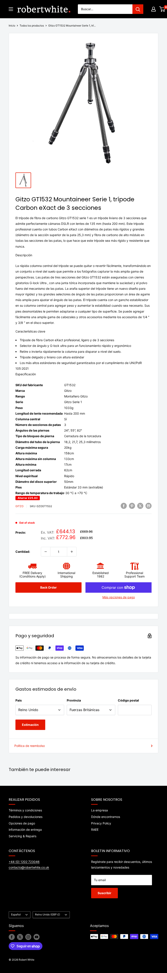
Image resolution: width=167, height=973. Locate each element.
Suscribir (104, 893)
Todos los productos (32, 25)
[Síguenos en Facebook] (12, 937)
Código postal (128, 700)
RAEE (95, 829)
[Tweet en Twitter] (140, 506)
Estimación (30, 724)
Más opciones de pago (118, 597)
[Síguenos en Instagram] (28, 937)
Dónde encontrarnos (105, 817)
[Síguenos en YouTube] (36, 937)
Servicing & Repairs (22, 836)
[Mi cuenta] (153, 9)
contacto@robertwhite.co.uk (29, 867)
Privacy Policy (101, 823)
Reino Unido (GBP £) (47, 914)
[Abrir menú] (11, 9)
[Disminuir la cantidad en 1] (45, 551)
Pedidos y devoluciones (25, 817)
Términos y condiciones (25, 810)
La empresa (99, 810)
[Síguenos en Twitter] (20, 937)
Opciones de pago (22, 823)
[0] (162, 9)
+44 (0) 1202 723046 (24, 862)
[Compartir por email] (148, 506)
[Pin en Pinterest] (132, 506)
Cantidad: (22, 551)
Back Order (48, 587)
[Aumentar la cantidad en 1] (71, 551)
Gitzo (19, 506)
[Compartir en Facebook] (124, 506)
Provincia (74, 700)
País (18, 700)
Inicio (12, 25)
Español (16, 914)
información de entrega (25, 829)
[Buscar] (137, 9)
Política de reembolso (29, 746)
